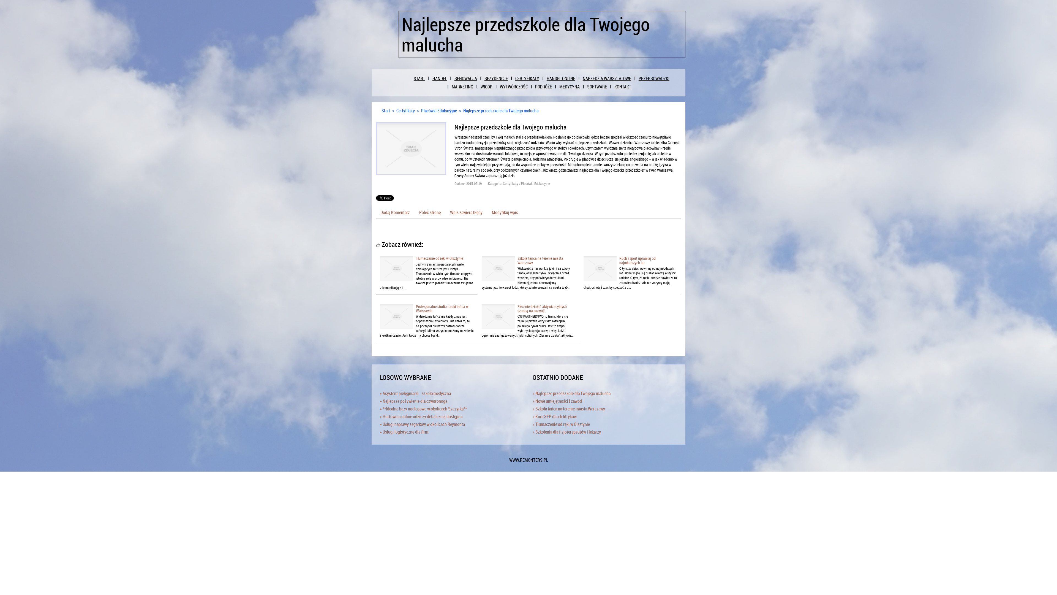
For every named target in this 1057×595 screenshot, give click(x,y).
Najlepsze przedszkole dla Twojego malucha (500, 111)
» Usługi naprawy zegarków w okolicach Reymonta (422, 424)
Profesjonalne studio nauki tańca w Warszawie (442, 308)
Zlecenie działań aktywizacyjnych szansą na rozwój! (542, 308)
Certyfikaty (405, 111)
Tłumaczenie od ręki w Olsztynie (439, 258)
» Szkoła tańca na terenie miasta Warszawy (569, 409)
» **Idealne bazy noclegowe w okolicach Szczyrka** (423, 409)
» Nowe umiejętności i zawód (557, 401)
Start (386, 111)
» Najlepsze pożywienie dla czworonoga (413, 401)
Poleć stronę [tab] (430, 212)
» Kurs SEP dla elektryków (555, 416)
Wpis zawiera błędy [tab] (466, 212)
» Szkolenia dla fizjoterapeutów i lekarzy (567, 432)
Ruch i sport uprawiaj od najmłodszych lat (637, 260)
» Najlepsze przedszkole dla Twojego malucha (572, 393)
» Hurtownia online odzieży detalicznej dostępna (421, 416)
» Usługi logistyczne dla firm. (404, 432)
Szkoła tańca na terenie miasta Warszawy (540, 260)
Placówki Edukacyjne (439, 111)
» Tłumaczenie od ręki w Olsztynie (561, 424)
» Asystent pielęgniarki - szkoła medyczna (415, 393)
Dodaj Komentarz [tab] (395, 212)
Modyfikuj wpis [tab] (505, 212)
